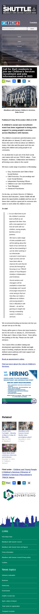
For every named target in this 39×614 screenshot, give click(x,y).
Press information (7, 552)
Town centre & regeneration (11, 606)
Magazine (19, 51)
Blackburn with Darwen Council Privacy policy (16, 557)
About (19, 61)
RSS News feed (7, 537)
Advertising (19, 56)
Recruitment (25, 475)
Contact (19, 46)
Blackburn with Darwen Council (12, 542)
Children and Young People (25, 470)
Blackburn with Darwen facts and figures (15, 547)
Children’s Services (11, 472)
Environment (6, 591)
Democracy (5, 585)
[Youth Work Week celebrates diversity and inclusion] (9, 448)
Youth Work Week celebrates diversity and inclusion (9, 455)
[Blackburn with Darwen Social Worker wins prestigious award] (25, 426)
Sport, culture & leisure (9, 601)
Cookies (4, 562)
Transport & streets (8, 611)
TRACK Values (8, 477)
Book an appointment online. (13, 359)
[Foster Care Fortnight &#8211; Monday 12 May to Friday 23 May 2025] (9, 426)
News (19, 41)
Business (5, 580)
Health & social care (8, 596)
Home (19, 36)
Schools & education (8, 575)
